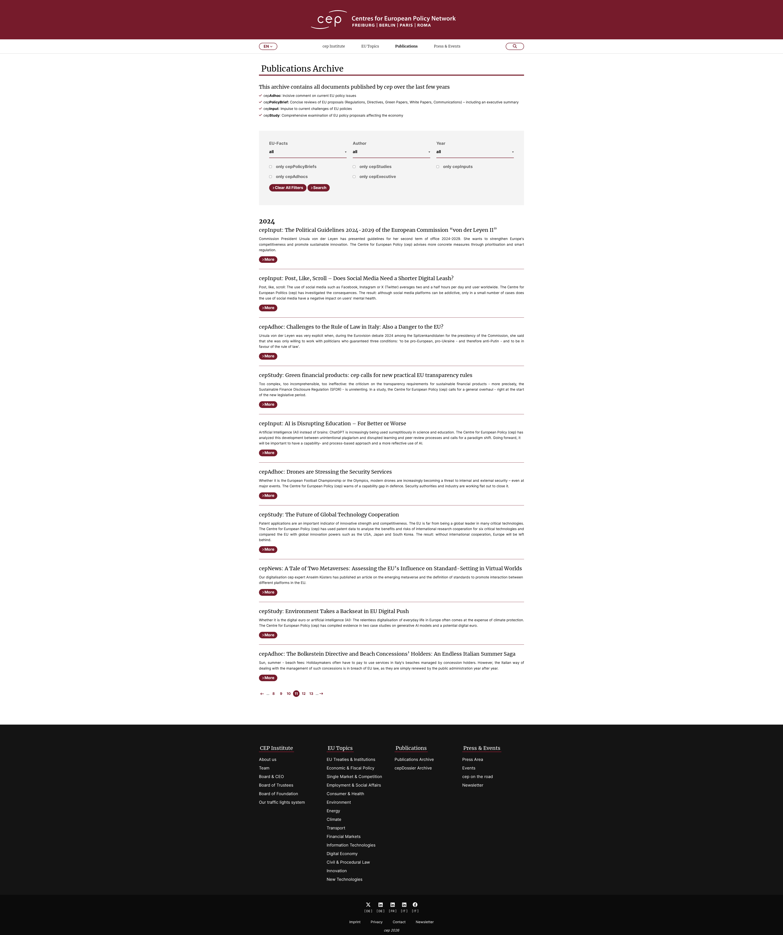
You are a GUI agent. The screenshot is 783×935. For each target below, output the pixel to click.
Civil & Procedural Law (348, 862)
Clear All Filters (289, 187)
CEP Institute (276, 748)
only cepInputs (457, 166)
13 (311, 694)
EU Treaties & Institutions (351, 759)
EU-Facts (278, 143)
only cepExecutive (377, 176)
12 (304, 694)
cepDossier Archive (413, 768)
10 (289, 694)
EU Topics (370, 46)
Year (440, 143)
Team (264, 768)
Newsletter (472, 785)
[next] (321, 694)
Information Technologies (351, 845)
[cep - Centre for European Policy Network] (391, 19)
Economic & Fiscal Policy (350, 768)
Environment (339, 802)
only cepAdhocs (291, 176)
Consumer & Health (345, 793)
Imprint (355, 922)
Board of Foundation (278, 793)
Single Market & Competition (354, 776)
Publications (406, 46)
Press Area (472, 759)
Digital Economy (342, 853)
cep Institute (334, 46)
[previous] (262, 693)
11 (296, 694)
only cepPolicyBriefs (295, 166)
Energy (333, 810)
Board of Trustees (276, 785)
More (269, 259)
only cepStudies (375, 166)
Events (468, 768)
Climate (334, 819)
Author (359, 143)
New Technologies (344, 879)
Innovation (337, 870)
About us (267, 759)
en (266, 46)
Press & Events (447, 46)
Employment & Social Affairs (354, 785)
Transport (336, 828)
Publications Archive (414, 759)
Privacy (377, 922)
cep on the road (477, 776)
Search (319, 187)
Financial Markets (344, 836)
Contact (399, 922)
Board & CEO (271, 776)
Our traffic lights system (282, 802)
